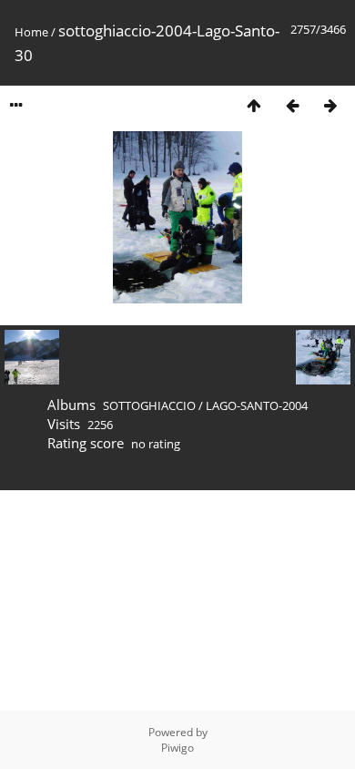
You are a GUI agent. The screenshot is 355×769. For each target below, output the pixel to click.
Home (31, 32)
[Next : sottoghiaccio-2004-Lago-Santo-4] (330, 105)
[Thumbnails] (254, 105)
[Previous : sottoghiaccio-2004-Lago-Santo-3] (292, 105)
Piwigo (177, 747)
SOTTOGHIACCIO (149, 405)
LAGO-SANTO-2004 (257, 405)
